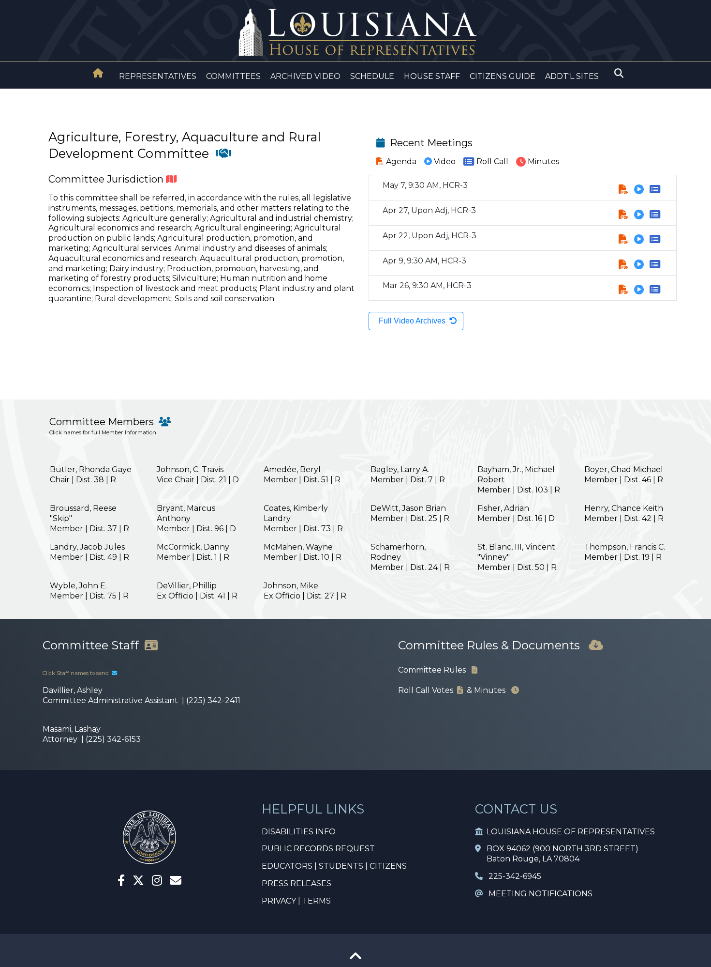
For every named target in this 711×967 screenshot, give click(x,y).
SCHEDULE (372, 76)
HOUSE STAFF (432, 76)
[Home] (98, 74)
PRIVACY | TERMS (296, 901)
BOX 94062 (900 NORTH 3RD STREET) (559, 848)
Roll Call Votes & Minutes (454, 690)
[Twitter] (138, 882)
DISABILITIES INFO (299, 831)
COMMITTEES (233, 76)
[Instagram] (157, 882)
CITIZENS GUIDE (502, 76)
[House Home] (98, 73)
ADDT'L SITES (572, 76)
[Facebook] (121, 882)
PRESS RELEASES (296, 883)
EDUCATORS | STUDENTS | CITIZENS (334, 866)
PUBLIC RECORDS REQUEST (318, 848)
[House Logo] (355, 32)
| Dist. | (91, 474)
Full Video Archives (412, 321)
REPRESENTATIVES (157, 76)
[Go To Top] (355, 959)
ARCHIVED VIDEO (305, 76)
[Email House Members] (175, 882)
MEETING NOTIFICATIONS (537, 893)
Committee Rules (435, 670)
